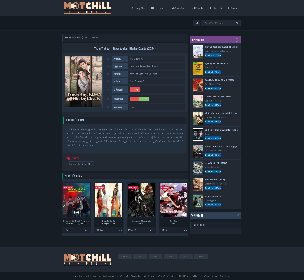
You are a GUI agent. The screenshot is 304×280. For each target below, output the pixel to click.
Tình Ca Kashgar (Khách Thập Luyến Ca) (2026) (227, 47)
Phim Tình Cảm (136, 73)
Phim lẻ (199, 7)
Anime (234, 7)
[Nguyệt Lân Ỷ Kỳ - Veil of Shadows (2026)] (198, 168)
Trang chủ (139, 7)
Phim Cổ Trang (150, 73)
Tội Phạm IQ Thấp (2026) (216, 63)
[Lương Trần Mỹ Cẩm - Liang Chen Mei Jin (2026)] (198, 101)
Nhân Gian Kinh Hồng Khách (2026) (222, 113)
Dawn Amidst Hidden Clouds (81, 164)
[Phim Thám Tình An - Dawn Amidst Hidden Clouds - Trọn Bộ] (87, 8)
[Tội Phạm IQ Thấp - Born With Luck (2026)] (198, 68)
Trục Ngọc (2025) (213, 196)
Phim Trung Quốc (137, 81)
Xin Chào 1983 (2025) (215, 179)
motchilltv (77, 276)
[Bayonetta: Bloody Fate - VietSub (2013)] (141, 200)
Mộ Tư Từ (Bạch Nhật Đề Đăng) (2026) (223, 146)
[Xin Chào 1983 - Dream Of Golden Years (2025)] (198, 184)
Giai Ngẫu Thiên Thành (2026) (219, 80)
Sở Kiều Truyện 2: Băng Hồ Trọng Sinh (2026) (226, 130)
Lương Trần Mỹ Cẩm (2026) (218, 96)
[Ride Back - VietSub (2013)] (174, 200)
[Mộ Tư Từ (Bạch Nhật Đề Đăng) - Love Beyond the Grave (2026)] (198, 151)
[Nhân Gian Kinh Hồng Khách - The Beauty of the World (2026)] (198, 118)
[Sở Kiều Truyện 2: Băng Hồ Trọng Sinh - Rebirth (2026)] (198, 135)
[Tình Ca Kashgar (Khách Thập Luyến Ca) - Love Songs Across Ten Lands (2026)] (198, 51)
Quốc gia (179, 7)
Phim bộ (217, 7)
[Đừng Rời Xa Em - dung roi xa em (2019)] (109, 200)
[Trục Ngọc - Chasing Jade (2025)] (198, 201)
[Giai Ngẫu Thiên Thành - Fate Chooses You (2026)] (198, 85)
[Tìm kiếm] (237, 23)
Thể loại (158, 7)
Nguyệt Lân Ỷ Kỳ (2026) (216, 163)
